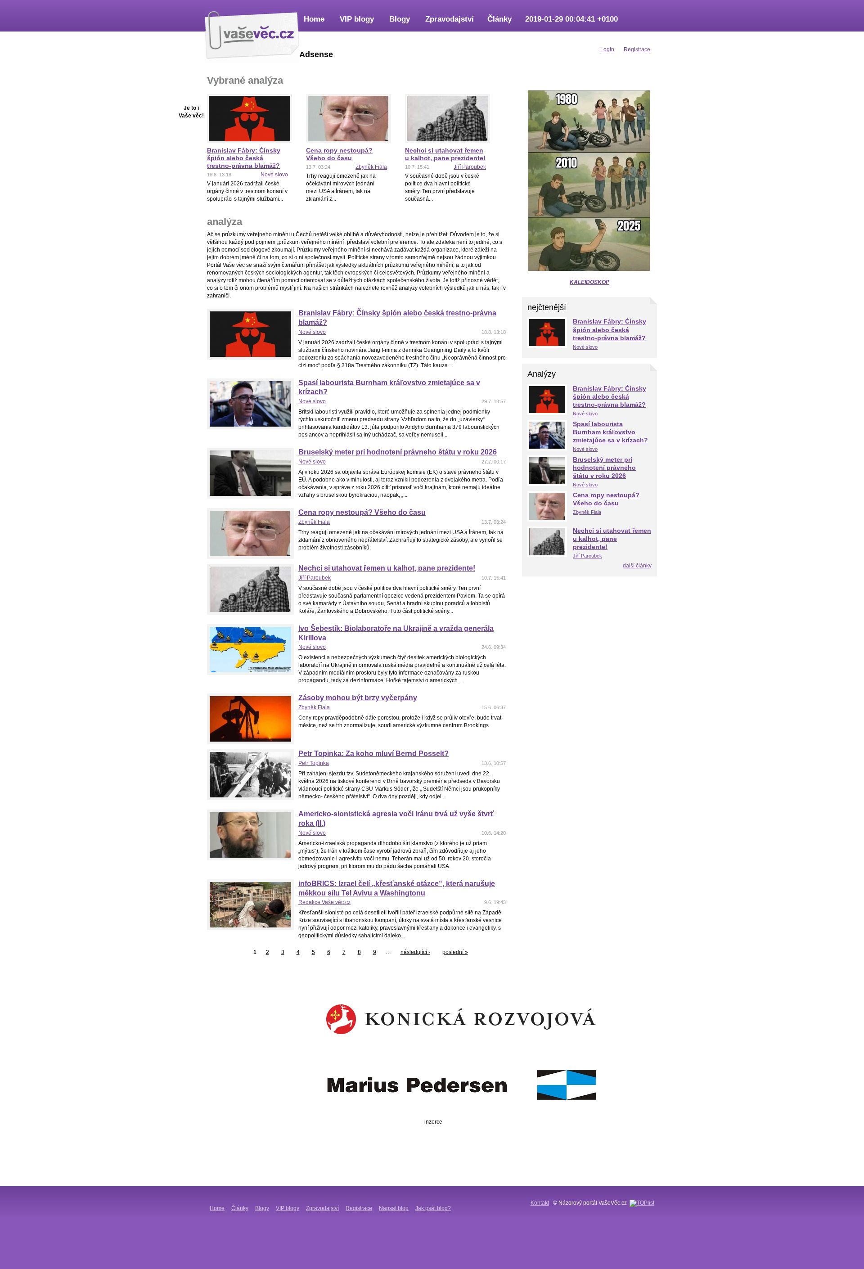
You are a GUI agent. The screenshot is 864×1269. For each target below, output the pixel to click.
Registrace (359, 1208)
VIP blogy (357, 19)
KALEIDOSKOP (589, 282)
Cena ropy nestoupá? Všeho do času (339, 154)
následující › (415, 952)
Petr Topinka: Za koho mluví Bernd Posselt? (373, 753)
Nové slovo (274, 174)
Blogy (399, 19)
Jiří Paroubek (470, 167)
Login (607, 49)
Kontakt (540, 1203)
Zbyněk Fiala (371, 167)
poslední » (455, 952)
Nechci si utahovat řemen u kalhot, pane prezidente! (445, 154)
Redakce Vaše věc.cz (324, 902)
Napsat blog (394, 1208)
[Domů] (252, 34)
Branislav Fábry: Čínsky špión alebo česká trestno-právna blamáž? (243, 158)
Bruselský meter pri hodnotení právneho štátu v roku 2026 (397, 452)
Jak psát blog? (433, 1208)
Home (314, 19)
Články (499, 19)
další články (637, 565)
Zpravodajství (449, 19)
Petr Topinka (313, 763)
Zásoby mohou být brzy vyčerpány (357, 698)
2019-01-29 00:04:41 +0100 (571, 19)
